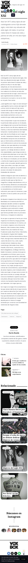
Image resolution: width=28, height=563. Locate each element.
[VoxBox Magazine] (6, 4)
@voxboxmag (14, 526)
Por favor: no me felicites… (10, 494)
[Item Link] (14, 402)
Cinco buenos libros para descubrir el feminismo (14, 410)
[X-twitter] (11, 10)
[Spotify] (14, 10)
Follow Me (14, 327)
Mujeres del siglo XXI (12, 468)
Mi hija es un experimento (16, 373)
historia (12, 316)
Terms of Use (11, 561)
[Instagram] (8, 10)
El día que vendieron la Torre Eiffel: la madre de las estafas (19, 362)
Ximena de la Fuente (8, 476)
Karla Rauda (5, 42)
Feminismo (4, 316)
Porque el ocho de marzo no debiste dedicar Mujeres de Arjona (14, 437)
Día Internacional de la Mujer (9, 313)
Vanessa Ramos (7, 392)
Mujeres (18, 316)
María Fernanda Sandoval (10, 420)
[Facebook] (5, 10)
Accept (23, 559)
